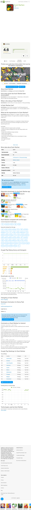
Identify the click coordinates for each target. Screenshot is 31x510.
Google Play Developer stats (21, 452)
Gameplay (7, 243)
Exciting (2, 245)
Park (2, 224)
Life (7, 232)
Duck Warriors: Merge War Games (11, 209)
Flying (10, 240)
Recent (6, 237)
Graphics (27, 243)
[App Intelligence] (2, 499)
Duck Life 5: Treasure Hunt (24, 214)
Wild (21, 229)
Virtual (2, 243)
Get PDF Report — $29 (7, 186)
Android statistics (19, 450)
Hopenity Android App (5, 468)
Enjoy (14, 232)
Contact (2, 477)
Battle (3, 237)
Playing (15, 245)
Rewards (3, 232)
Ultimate (25, 237)
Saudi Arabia (8, 358)
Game (6, 229)
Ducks (12, 224)
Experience (22, 232)
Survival (14, 237)
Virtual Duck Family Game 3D (10, 204)
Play (18, 229)
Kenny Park (3, 303)
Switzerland (8, 378)
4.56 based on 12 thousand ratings (20, 157)
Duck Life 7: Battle (24, 204)
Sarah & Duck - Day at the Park (10, 199)
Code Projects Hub (4, 465)
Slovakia (8, 360)
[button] (15, 309)
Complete (15, 243)
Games (10, 229)
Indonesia (8, 365)
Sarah (6, 240)
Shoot (19, 240)
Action (26, 240)
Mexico (7, 369)
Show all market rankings (7, 382)
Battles (11, 243)
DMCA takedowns (4, 485)
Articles (2, 487)
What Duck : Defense (9, 193)
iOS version (22, 86)
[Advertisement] (15, 26)
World (18, 237)
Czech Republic (9, 363)
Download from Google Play (12, 86)
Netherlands (8, 372)
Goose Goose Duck (21, 193)
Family (23, 243)
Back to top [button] (28, 499)
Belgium (8, 376)
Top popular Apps (19, 457)
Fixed (20, 243)
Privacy (2, 480)
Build (3, 240)
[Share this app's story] (23, 55)
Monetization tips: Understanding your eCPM (8, 494)
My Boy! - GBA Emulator (5, 470)
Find (27, 232)
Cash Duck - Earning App (9, 214)
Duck (3, 229)
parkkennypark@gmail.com (6, 306)
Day (18, 245)
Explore (10, 237)
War (21, 237)
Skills (18, 232)
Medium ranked (16, 160)
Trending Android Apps (20, 455)
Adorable (10, 245)
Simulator (26, 229)
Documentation (3, 482)
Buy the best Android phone (21, 460)
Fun (10, 232)
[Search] (29, 2)
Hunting (14, 229)
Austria (7, 367)
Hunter (7, 245)
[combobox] (23, 2)
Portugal (8, 374)
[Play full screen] (27, 55)
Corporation (7, 224)
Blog (2, 490)
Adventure (14, 240)
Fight (15, 224)
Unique (19, 224)
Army (22, 240)
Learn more (23, 184)
